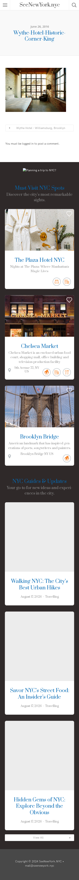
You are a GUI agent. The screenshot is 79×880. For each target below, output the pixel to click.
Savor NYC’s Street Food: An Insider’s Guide (39, 693)
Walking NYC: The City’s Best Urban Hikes (39, 584)
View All (38, 837)
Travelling (52, 597)
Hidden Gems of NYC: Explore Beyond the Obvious (39, 806)
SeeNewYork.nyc (39, 5)
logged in (28, 143)
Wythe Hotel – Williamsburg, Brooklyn (40, 128)
